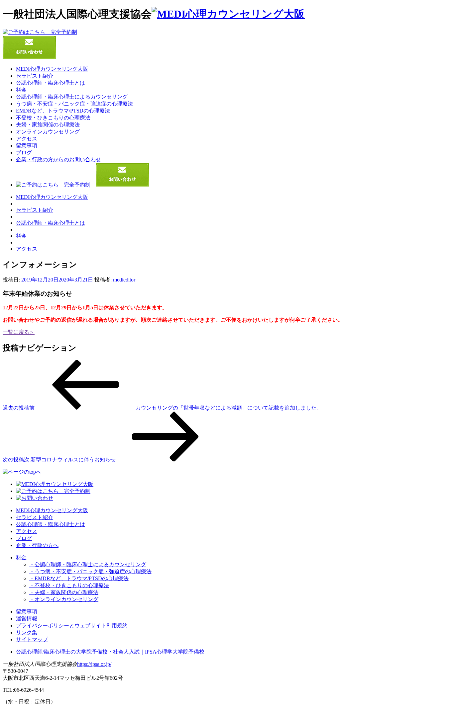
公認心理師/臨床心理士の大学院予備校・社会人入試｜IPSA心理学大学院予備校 (110, 652)
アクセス (26, 138)
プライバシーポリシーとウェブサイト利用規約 (72, 625)
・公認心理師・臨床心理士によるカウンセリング (87, 564)
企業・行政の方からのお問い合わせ (58, 159)
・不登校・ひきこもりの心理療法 (69, 585)
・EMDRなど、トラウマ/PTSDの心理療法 (79, 578)
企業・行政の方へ (37, 545)
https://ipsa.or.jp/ (94, 664)
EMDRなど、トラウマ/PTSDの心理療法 (63, 111)
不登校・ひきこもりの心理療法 (53, 117)
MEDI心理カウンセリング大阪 (52, 69)
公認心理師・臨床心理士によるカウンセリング (72, 97)
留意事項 (26, 145)
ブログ (24, 152)
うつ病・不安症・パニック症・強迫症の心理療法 (74, 104)
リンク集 (26, 632)
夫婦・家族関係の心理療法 (48, 124)
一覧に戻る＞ (19, 332)
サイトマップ (32, 639)
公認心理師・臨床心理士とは (50, 83)
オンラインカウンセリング (48, 131)
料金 (21, 90)
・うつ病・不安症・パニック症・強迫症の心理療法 (90, 571)
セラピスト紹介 (34, 76)
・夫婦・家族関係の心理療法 (63, 592)
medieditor (124, 279)
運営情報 (26, 618)
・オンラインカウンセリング (63, 599)
